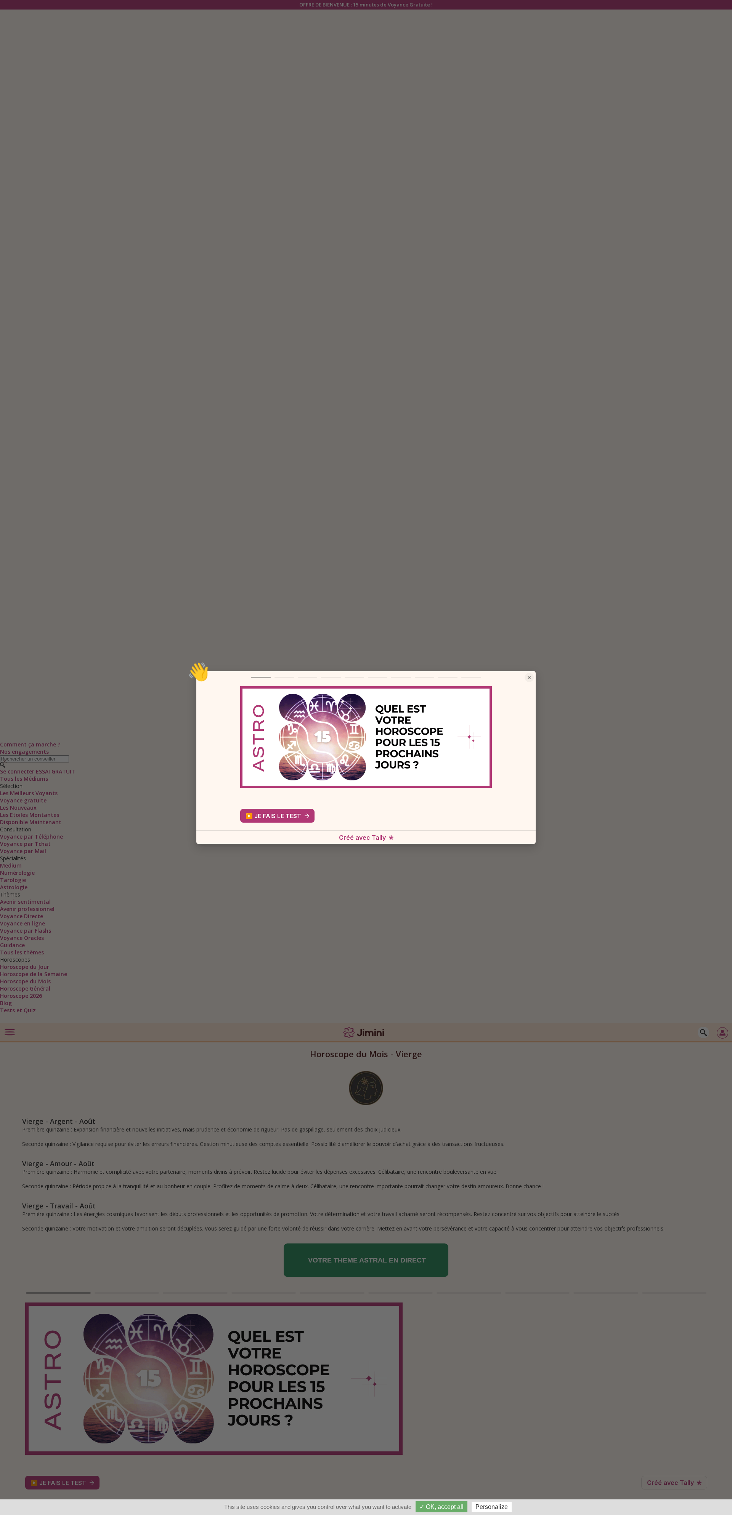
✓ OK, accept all (441, 1507)
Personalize (491, 1507)
